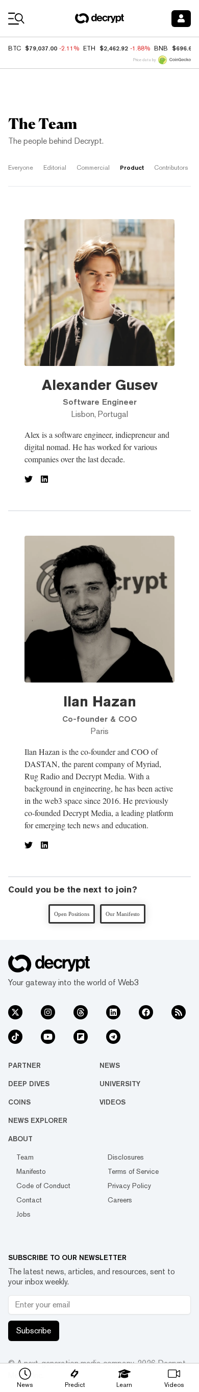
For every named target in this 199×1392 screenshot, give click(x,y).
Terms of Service (133, 1171)
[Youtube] (48, 1037)
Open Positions (71, 914)
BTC (14, 48)
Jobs (23, 1214)
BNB (161, 48)
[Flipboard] (80, 1037)
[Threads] (80, 1012)
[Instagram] (48, 1012)
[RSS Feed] (178, 1012)
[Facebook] (146, 1012)
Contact (29, 1200)
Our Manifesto (123, 914)
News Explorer (37, 1120)
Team (25, 1157)
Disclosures (126, 1157)
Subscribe (33, 1330)
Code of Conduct (43, 1185)
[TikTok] (15, 1037)
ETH (89, 48)
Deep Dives (28, 1084)
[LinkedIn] (113, 1012)
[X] (15, 1012)
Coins (19, 1102)
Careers (120, 1200)
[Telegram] (113, 1037)
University (120, 1084)
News (110, 1065)
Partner (24, 1065)
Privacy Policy (129, 1185)
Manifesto (31, 1171)
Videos (113, 1102)
